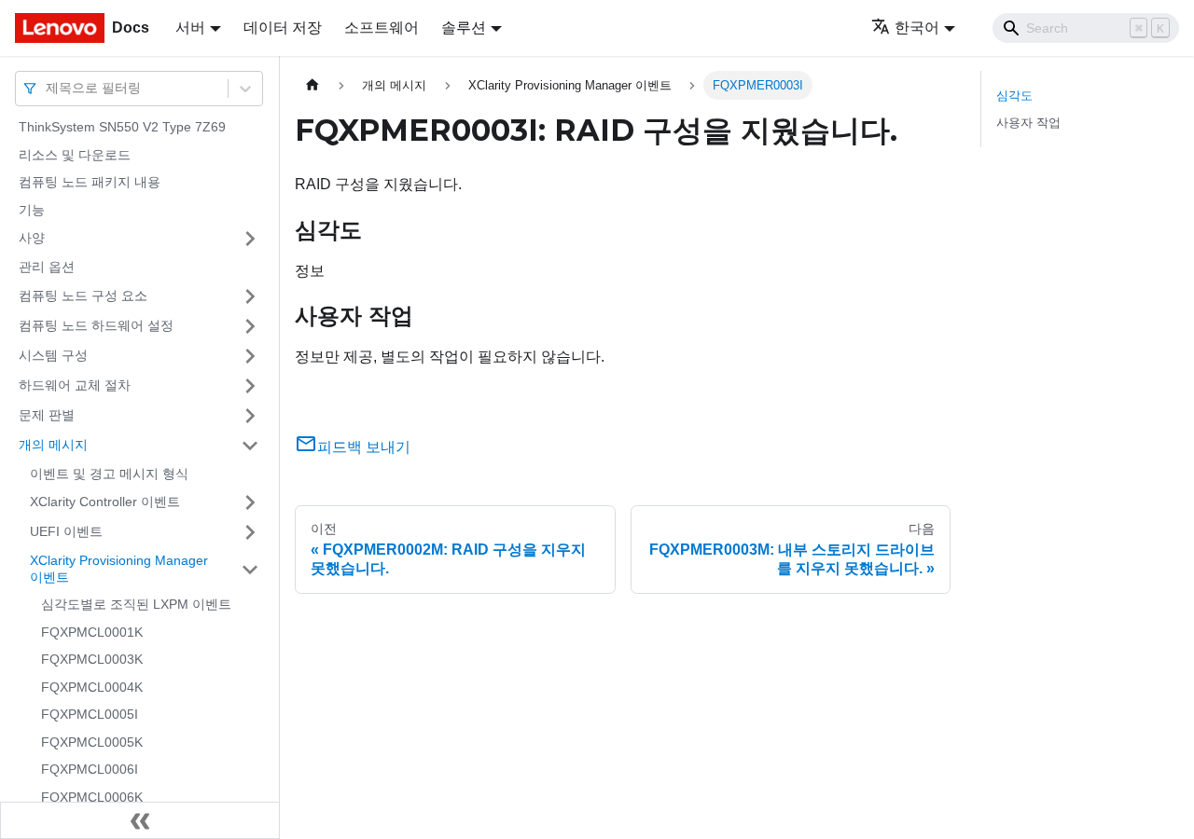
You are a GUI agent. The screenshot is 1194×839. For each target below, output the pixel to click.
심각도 (1014, 96)
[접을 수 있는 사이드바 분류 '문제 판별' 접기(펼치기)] (250, 416)
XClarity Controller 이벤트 (105, 501)
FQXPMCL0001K (92, 632)
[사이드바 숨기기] (140, 820)
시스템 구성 (53, 355)
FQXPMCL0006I (89, 769)
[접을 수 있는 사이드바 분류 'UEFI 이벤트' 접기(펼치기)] (250, 532)
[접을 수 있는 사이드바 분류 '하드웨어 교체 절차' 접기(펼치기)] (250, 386)
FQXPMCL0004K (92, 687)
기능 (32, 209)
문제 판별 (47, 414)
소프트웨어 (381, 27)
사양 (32, 237)
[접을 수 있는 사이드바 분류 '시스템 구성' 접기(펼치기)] (250, 356)
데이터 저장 (282, 27)
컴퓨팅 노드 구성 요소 (83, 295)
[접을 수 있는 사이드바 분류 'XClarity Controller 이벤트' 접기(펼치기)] (250, 502)
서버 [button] (190, 27)
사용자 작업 (1028, 123)
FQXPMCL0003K (92, 659)
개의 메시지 (53, 444)
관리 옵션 (47, 266)
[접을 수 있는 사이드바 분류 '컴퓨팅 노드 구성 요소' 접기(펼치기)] (250, 296)
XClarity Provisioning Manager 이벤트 (119, 569)
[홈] (312, 85)
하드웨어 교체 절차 (75, 385)
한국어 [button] (917, 27)
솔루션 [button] (463, 27)
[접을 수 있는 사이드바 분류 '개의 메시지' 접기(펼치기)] (250, 446)
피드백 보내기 (363, 447)
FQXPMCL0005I (89, 714)
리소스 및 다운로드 (75, 154)
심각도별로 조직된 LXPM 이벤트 (136, 604)
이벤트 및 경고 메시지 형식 (109, 473)
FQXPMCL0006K (92, 797)
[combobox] (47, 88)
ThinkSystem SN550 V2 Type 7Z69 (122, 126)
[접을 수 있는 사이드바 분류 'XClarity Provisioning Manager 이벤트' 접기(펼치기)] (250, 569)
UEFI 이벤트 (66, 531)
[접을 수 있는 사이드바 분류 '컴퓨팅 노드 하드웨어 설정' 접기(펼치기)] (250, 326)
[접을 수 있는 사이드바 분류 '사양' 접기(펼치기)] (250, 239)
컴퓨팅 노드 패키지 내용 (89, 181)
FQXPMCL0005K (92, 742)
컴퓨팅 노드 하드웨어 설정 (96, 325)
